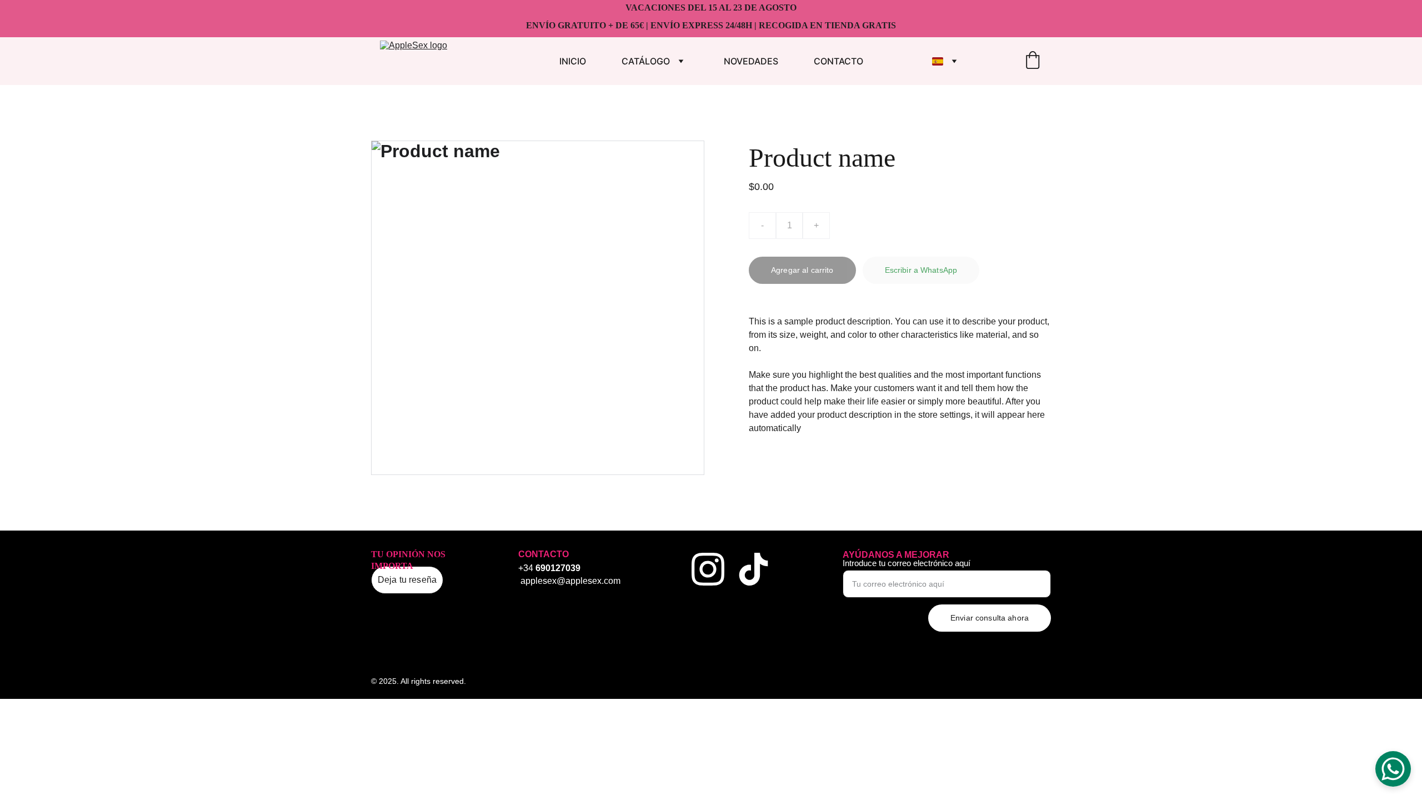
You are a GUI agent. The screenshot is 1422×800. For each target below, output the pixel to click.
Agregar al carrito (802, 270)
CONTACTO (838, 61)
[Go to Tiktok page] (753, 569)
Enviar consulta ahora (989, 617)
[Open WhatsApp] (1393, 769)
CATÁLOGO (646, 61)
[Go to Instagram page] (708, 569)
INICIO (572, 61)
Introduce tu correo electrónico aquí (906, 563)
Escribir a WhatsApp (921, 270)
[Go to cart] (1032, 61)
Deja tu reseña (407, 579)
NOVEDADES (751, 61)
